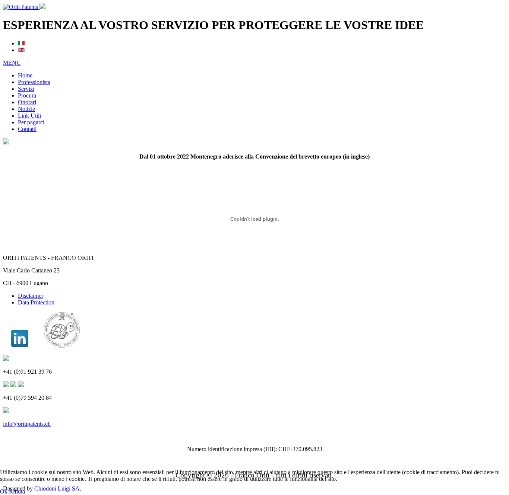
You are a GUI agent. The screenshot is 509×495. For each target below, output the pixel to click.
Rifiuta (17, 491)
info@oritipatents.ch (27, 424)
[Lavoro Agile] (62, 345)
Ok (3, 491)
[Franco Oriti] (20, 345)
